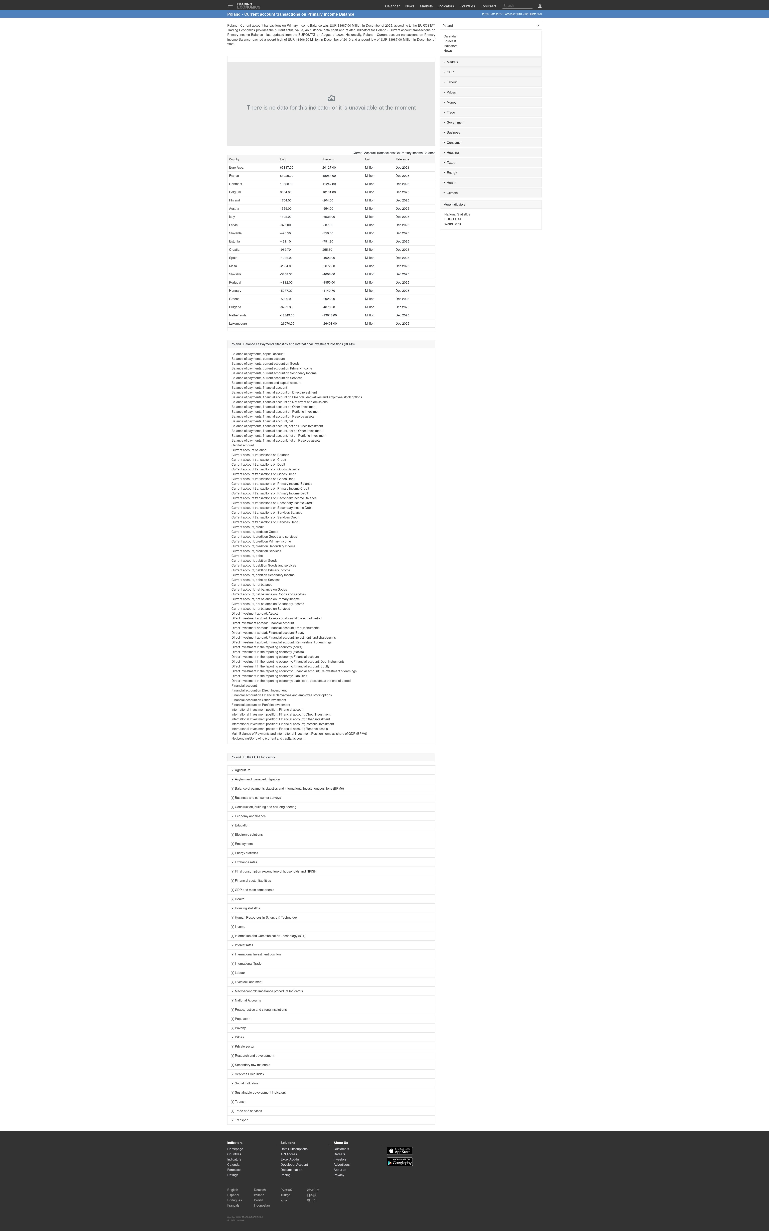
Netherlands (238, 315)
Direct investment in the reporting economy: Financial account (275, 656)
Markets (451, 62)
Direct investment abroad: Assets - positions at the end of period (277, 618)
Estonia (234, 241)
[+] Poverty (238, 1028)
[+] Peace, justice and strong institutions (259, 1009)
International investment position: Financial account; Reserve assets (280, 728)
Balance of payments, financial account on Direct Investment (274, 392)
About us (340, 1169)
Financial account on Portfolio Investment (261, 704)
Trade (450, 112)
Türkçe (285, 1195)
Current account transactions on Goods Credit (264, 474)
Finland (234, 200)
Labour (451, 82)
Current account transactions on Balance (260, 454)
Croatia (234, 249)
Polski (258, 1200)
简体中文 (313, 1189)
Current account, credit (248, 526)
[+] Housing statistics (245, 908)
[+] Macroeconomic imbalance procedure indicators (267, 991)
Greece (234, 298)
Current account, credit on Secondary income (263, 546)
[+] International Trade (246, 963)
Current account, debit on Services (256, 579)
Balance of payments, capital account (258, 353)
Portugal (235, 282)
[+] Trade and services (246, 1110)
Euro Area (236, 167)
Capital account (243, 445)
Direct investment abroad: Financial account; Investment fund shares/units (284, 637)
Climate (451, 192)
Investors (340, 1159)
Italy (232, 216)
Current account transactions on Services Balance (267, 512)
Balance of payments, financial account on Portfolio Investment (276, 411)
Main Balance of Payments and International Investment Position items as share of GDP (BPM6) (299, 733)
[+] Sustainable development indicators (258, 1092)
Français (233, 1205)
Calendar (450, 36)
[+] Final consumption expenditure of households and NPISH (274, 871)
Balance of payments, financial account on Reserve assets (273, 416)
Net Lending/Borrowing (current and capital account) (268, 738)
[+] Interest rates (242, 945)
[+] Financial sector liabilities (251, 880)
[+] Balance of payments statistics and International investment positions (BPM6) (287, 788)
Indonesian (262, 1205)
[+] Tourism (238, 1101)
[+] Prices (237, 1037)
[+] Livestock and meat (246, 981)
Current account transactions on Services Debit (265, 522)
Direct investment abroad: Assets (255, 613)
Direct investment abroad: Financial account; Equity (268, 632)
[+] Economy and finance (248, 816)
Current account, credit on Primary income (261, 541)
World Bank (452, 223)
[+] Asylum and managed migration (255, 779)
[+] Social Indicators (245, 1083)
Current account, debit (247, 555)
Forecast (450, 41)
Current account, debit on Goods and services (264, 565)
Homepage (235, 1148)
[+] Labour (238, 972)
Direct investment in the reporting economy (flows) (267, 647)
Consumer (453, 142)
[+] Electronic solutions (247, 834)
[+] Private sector (242, 1046)
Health (450, 182)
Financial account (244, 685)
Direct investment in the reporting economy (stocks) (268, 651)
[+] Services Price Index (247, 1074)
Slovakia (235, 274)
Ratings (232, 1175)
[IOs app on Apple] (400, 1150)
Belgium (235, 192)
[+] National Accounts (246, 1000)
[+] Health (237, 899)
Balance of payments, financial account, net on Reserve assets (276, 440)
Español (233, 1195)
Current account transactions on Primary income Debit (270, 493)
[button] (540, 6)
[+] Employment (242, 843)
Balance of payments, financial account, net (262, 421)
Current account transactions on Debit (258, 464)
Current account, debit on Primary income (261, 570)
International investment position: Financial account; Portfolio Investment (283, 724)
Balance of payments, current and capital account (266, 382)
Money (450, 102)
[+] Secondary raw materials (250, 1064)
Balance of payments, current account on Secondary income (274, 373)
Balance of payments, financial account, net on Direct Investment (277, 426)
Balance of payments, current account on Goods (265, 363)
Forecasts (234, 1169)
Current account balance (249, 450)
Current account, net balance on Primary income (266, 599)
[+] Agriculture (240, 770)
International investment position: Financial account (268, 709)
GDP (449, 72)
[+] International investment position (256, 954)
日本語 (312, 1195)
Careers (339, 1154)
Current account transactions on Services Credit (265, 517)
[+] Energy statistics (244, 853)
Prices (450, 92)
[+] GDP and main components (252, 889)
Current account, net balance (252, 584)
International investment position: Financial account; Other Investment (281, 719)
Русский (287, 1189)
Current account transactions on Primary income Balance (272, 483)
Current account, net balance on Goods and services (269, 594)
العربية (285, 1200)
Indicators (450, 45)
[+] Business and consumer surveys (256, 797)
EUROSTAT (306, 34)
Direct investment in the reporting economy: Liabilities (269, 675)
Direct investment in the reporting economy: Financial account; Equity (280, 666)
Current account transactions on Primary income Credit (270, 488)
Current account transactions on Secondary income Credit (272, 502)
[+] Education (240, 825)
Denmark (235, 183)
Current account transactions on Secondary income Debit (272, 507)
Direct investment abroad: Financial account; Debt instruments (275, 627)
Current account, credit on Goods (255, 531)
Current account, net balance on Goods (259, 589)
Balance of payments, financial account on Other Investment (274, 406)
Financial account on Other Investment (259, 700)
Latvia (233, 224)
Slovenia (235, 233)
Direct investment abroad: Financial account (263, 623)
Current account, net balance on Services (261, 608)
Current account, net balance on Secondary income (268, 603)
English (232, 1189)
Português (234, 1200)
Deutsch (260, 1189)
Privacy (339, 1175)
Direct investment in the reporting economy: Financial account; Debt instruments (288, 661)
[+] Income (238, 926)
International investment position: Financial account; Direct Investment (281, 714)
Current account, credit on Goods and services (264, 536)
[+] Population (240, 1018)
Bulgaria (235, 307)
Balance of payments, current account (258, 358)
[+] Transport (239, 1120)
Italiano (259, 1195)
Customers (341, 1148)
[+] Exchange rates (244, 862)
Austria (234, 208)
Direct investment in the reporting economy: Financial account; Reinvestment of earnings (294, 671)
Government (454, 122)
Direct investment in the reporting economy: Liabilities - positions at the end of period (291, 680)
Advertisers (342, 1164)
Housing (452, 152)
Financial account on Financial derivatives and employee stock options (282, 695)
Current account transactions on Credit (259, 459)
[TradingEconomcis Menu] (231, 5)
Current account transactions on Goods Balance (265, 469)
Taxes (450, 162)
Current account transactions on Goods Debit (263, 478)
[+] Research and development (252, 1055)
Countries (234, 1154)
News (448, 50)
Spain (233, 257)
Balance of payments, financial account (259, 387)
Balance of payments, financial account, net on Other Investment (277, 430)
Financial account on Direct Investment (259, 690)
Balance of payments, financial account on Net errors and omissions (280, 402)
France (234, 175)
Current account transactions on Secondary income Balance (274, 498)
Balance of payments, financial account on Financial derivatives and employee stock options (297, 397)
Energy (451, 172)
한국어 (312, 1200)
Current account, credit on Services (256, 551)
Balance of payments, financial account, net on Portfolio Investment (279, 435)
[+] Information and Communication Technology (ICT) (268, 935)
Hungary (235, 290)
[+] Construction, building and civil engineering (263, 806)
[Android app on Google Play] (400, 1161)
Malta (233, 266)
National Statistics (457, 214)
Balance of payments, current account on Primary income (272, 368)
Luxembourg (238, 323)
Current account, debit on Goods (254, 560)
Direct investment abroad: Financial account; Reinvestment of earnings (282, 642)
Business (452, 132)
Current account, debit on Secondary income (263, 575)
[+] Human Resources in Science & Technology (264, 917)
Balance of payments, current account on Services (267, 377)
